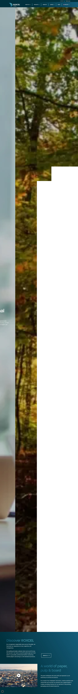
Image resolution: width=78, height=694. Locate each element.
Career (51, 4)
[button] (18, 675)
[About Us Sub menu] (30, 4)
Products (36, 4)
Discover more (50, 326)
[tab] (38, 629)
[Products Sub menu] (39, 4)
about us (45, 655)
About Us (27, 4)
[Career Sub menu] (54, 4)
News (59, 4)
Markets (45, 4)
